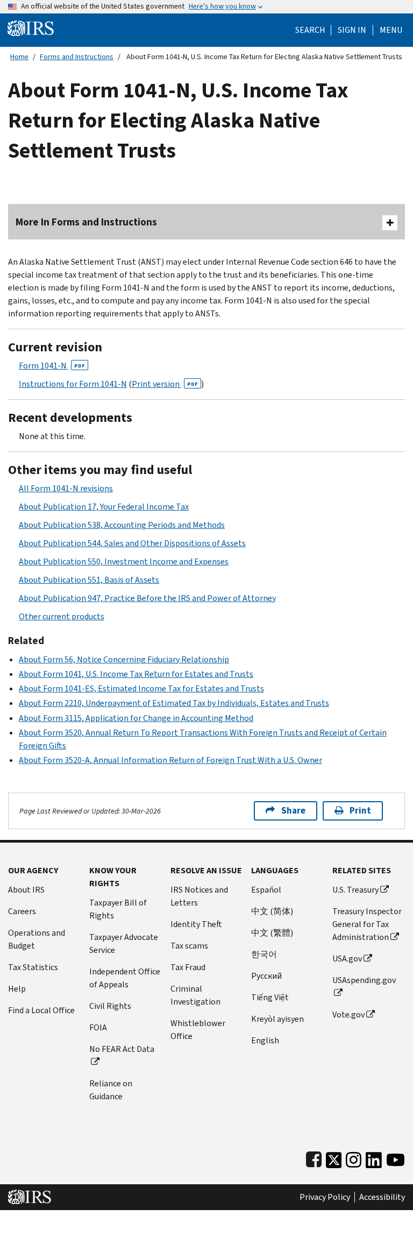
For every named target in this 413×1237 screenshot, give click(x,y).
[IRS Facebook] (314, 1158)
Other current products (61, 616)
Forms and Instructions (76, 57)
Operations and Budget (36, 939)
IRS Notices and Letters (199, 896)
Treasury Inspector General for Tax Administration (367, 924)
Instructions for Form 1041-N (73, 384)
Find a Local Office (41, 1010)
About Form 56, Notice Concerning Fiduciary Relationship (124, 659)
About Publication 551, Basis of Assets (89, 579)
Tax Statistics (33, 967)
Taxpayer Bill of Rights (118, 909)
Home (19, 57)
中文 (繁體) (272, 932)
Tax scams (189, 945)
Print (360, 810)
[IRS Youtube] (395, 1158)
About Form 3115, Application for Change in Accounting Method (136, 718)
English (265, 1040)
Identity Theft (196, 924)
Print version (165, 384)
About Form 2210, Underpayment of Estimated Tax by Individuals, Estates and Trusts (174, 703)
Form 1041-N (52, 365)
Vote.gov (348, 1014)
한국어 (264, 954)
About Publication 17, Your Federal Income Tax (104, 506)
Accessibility (382, 1197)
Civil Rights (110, 1006)
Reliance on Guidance (110, 1090)
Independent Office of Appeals (124, 978)
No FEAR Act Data (121, 1049)
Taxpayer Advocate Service (123, 943)
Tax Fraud (187, 967)
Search (310, 30)
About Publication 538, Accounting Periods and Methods (122, 525)
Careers (22, 911)
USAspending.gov (364, 980)
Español (266, 889)
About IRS (26, 889)
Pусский (266, 975)
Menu (391, 30)
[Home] (31, 27)
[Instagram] (353, 1158)
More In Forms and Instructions (86, 222)
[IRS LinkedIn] (374, 1158)
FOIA (98, 1027)
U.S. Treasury (355, 889)
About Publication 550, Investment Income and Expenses (124, 561)
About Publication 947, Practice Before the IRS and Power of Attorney (147, 598)
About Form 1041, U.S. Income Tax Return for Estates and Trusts (136, 674)
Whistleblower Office (197, 1029)
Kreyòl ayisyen (277, 1018)
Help (17, 988)
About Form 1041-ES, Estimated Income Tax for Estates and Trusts (141, 688)
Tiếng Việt (270, 997)
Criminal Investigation (195, 995)
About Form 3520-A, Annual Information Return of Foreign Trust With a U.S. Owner (170, 760)
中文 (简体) (272, 911)
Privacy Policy (325, 1197)
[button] (352, 30)
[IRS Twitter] (334, 1158)
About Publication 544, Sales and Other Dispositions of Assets (132, 543)
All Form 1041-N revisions (66, 488)
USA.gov (347, 958)
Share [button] (293, 810)
